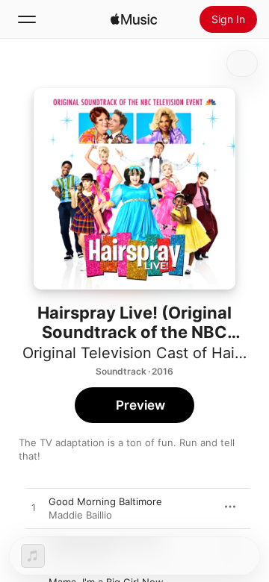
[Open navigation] (26, 19)
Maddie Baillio (80, 515)
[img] (134, 19)
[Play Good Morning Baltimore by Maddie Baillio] (34, 508)
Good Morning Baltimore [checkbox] (105, 501)
